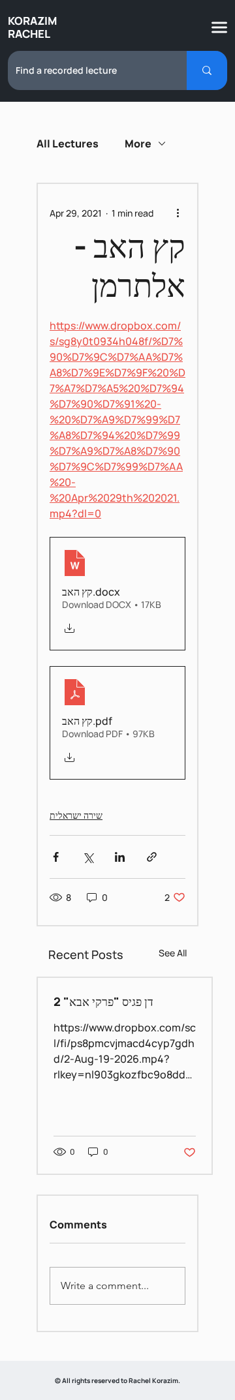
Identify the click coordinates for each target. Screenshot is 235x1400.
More (138, 143)
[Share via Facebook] (56, 857)
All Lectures (68, 143)
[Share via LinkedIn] (120, 857)
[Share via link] (152, 857)
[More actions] (177, 213)
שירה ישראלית (76, 815)
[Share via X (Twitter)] (88, 857)
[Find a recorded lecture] (207, 70)
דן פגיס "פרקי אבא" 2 (103, 1001)
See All (173, 953)
